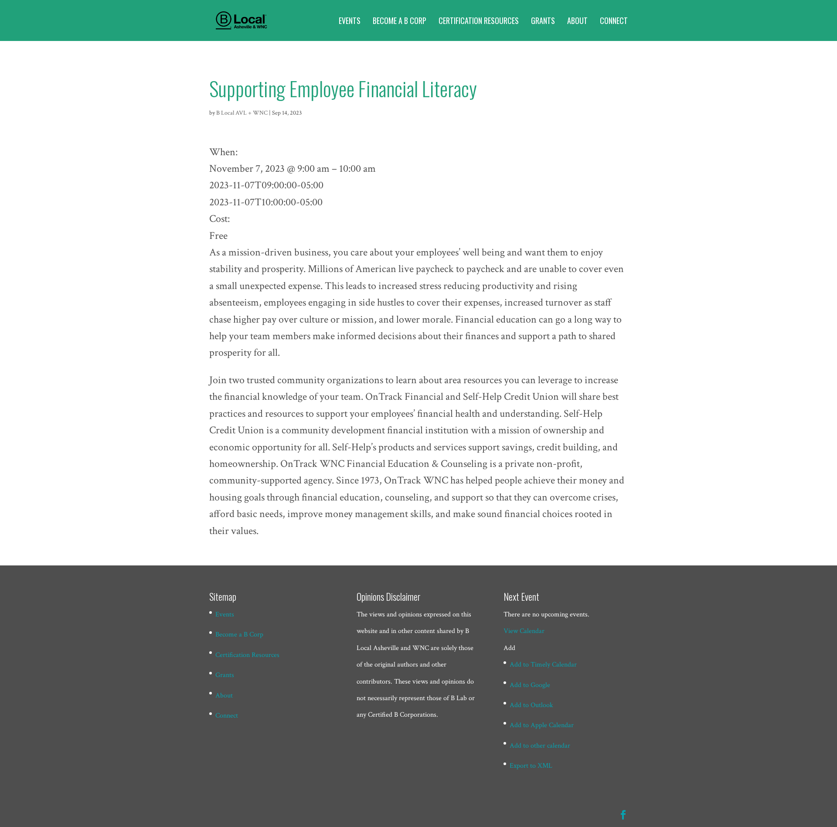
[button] (509, 648)
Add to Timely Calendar (543, 664)
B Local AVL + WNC (242, 113)
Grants (543, 21)
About (577, 21)
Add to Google (530, 685)
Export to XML (531, 765)
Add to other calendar (540, 745)
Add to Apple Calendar (542, 725)
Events (350, 21)
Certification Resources (479, 21)
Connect (614, 21)
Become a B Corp (399, 21)
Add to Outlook (531, 705)
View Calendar (524, 631)
